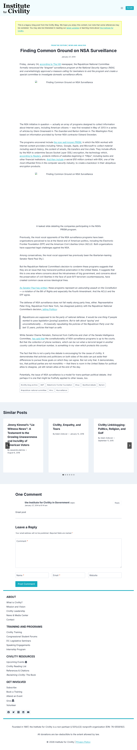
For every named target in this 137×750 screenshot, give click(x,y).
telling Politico (49, 309)
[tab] (63, 474)
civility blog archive (29, 385)
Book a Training (14, 691)
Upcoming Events (15, 662)
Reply (117, 503)
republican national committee (33, 390)
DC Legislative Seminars (18, 640)
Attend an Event (14, 696)
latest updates (72, 28)
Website (93, 575)
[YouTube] (28, 712)
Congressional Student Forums (21, 636)
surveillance (61, 390)
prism (101, 385)
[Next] (129, 445)
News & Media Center (17, 615)
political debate (89, 385)
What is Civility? (14, 602)
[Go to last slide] (7, 445)
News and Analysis (77, 45)
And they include (55, 159)
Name (20, 575)
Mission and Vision (15, 606)
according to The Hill (50, 64)
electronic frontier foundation (59, 385)
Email (56, 575)
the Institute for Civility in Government (47, 502)
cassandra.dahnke (17, 450)
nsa (77, 385)
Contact (10, 619)
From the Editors (59, 45)
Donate (130, 8)
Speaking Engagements (18, 645)
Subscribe (11, 687)
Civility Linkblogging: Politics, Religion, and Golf (112, 429)
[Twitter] (13, 712)
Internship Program (16, 649)
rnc (51, 390)
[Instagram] (18, 712)
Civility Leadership (15, 611)
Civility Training (14, 632)
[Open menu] (121, 8)
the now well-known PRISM (67, 142)
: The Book (21, 675)
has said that (38, 338)
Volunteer (11, 705)
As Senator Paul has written (33, 288)
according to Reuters (30, 156)
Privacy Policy (83, 742)
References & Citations (17, 670)
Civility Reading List (16, 666)
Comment (22, 541)
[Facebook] (8, 712)
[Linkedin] (23, 712)
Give (8, 700)
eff (42, 385)
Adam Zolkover (61, 434)
